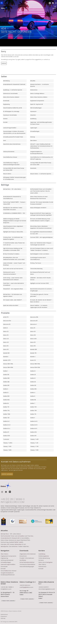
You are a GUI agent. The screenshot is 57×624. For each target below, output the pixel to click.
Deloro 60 (6, 349)
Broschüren (23, 556)
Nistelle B (5, 356)
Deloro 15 (32, 328)
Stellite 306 (33, 389)
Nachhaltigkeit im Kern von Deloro (39, 254)
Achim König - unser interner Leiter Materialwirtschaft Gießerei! (13, 278)
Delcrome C (33, 324)
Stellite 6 (32, 396)
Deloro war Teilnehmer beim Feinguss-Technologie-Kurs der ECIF (41, 244)
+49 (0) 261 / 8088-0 (13, 499)
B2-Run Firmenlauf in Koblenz (11, 254)
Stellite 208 (6, 378)
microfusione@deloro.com (47, 589)
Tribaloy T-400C (7, 443)
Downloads (6, 100)
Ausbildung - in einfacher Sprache (12, 90)
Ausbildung (33, 118)
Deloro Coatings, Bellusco (37, 93)
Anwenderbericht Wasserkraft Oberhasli (14, 84)
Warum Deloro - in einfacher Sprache (40, 174)
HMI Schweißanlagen (36, 108)
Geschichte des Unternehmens (11, 144)
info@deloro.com (6, 589)
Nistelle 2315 (33, 349)
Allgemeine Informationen (28, 554)
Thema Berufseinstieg (36, 268)
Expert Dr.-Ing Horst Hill (36, 104)
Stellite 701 (6, 407)
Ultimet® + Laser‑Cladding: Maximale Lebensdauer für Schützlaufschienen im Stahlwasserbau (41, 146)
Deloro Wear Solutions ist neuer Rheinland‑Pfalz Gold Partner (39, 197)
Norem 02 (33, 360)
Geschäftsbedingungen (27, 566)
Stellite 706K (6, 414)
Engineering (6, 104)
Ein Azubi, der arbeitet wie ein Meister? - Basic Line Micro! (41, 301)
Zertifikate (23, 560)
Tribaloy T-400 (34, 439)
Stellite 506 (6, 396)
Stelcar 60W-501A (35, 367)
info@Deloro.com (12, 502)
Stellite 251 (33, 385)
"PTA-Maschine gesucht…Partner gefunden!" (39, 295)
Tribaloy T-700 (34, 446)
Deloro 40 (6, 338)
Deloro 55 (5, 346)
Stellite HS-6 (33, 428)
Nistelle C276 (6, 360)
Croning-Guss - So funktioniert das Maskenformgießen (13, 238)
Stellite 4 (32, 392)
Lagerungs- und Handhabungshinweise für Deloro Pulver (41, 123)
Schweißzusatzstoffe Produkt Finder (13, 137)
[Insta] (56, 3)
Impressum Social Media (10, 115)
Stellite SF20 (6, 435)
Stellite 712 (33, 414)
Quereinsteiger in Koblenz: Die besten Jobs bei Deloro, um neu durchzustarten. (14, 132)
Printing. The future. (35, 263)
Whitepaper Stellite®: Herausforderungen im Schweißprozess (14, 178)
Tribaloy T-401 (34, 443)
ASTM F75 (5, 317)
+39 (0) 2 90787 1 (44, 587)
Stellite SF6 (33, 435)
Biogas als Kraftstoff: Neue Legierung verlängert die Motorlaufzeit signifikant (41, 214)
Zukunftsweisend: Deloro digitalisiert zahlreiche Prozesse (13, 227)
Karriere (5, 118)
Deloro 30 (32, 331)
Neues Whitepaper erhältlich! (38, 207)
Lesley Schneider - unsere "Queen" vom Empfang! (14, 264)
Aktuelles (32, 81)
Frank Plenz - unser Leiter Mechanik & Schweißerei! (13, 284)
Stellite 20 (33, 374)
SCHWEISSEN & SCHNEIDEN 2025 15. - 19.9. (14, 213)
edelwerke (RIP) (13, 621)
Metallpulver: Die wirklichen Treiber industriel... (15, 546)
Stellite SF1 (6, 432)
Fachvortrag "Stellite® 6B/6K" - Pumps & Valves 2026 (14, 203)
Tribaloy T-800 (7, 450)
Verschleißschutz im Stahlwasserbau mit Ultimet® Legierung (41, 158)
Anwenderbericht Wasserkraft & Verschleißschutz (12, 197)
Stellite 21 (32, 378)
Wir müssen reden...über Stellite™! (12, 300)
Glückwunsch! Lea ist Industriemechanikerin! (9, 273)
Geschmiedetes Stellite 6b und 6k (12, 108)
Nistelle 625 (6, 353)
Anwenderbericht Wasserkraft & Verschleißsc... (15, 538)
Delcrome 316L (34, 317)
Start (4, 140)
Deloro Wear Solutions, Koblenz (38, 97)
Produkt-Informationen (27, 558)
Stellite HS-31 (33, 425)
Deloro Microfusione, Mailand (11, 97)
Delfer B (5, 328)
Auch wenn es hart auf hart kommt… (13, 268)
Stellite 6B (33, 400)
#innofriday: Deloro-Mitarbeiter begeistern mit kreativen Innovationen (41, 227)
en (25, 2)
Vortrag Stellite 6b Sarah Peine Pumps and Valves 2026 (40, 163)
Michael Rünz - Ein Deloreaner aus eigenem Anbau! (12, 295)
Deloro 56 (32, 346)
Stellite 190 (6, 374)
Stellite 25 (33, 382)
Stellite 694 (6, 400)
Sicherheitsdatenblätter (27, 562)
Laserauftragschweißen (9, 128)
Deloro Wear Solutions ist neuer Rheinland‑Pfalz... (16, 540)
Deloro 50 (32, 342)
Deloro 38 (32, 335)
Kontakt (4, 63)
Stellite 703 (33, 407)
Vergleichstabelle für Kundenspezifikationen (36, 152)
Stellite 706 (33, 410)
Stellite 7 (32, 403)
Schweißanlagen (34, 131)
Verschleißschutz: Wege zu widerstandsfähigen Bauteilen (11, 163)
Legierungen (33, 128)
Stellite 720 (6, 417)
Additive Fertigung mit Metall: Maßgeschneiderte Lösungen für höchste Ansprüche (14, 220)
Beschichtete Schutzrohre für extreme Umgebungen (41, 290)
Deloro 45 (6, 342)
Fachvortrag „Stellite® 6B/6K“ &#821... (12, 542)
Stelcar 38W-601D (8, 367)
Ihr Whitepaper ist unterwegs (11, 111)
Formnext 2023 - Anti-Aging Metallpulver (41, 237)
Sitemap (32, 137)
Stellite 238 (6, 382)
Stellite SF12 (33, 432)
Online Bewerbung (44, 558)
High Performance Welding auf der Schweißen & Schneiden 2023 (12, 249)
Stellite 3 (5, 389)
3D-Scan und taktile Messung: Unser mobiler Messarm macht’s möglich (40, 219)
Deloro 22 (5, 331)
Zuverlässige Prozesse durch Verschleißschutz (38, 258)
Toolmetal (6, 439)
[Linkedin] (53, 3)
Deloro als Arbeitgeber (46, 562)
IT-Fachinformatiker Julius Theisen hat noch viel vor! (14, 244)
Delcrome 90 (33, 320)
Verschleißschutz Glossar (10, 157)
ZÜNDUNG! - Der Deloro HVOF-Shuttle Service (40, 278)
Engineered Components (37, 100)
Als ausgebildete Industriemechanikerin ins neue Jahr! (41, 232)
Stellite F (32, 417)
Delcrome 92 (6, 324)
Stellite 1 (5, 371)
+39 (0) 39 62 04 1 (25, 585)
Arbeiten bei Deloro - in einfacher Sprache (39, 85)
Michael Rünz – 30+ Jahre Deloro (11, 534)
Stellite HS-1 (6, 421)
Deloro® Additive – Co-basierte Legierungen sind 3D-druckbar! (38, 306)
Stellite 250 (6, 385)
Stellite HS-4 (6, 428)
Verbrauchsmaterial (8, 151)
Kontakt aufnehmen (7, 474)
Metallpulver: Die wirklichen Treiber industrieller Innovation (12, 208)
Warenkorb (33, 168)
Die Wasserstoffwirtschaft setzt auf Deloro (40, 273)
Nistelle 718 (33, 353)
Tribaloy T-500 (7, 446)
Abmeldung (6, 81)
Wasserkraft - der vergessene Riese (13, 289)
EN (1, 621)
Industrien (33, 115)
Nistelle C (32, 356)
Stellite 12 (32, 371)
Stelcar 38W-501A (35, 364)
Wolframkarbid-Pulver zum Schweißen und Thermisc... (17, 536)
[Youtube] (50, 3)
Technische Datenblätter (27, 564)
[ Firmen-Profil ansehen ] (8, 600)
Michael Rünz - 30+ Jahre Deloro (12, 189)
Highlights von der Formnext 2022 (39, 283)
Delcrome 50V (7, 320)
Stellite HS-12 (33, 421)
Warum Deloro (7, 174)
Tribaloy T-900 (34, 450)
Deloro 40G (33, 338)
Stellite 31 (5, 392)
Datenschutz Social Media (10, 93)
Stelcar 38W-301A (8, 364)
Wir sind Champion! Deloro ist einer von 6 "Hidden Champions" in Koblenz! (41, 249)
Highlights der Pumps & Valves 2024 (13, 232)
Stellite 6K (6, 403)
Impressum (33, 111)
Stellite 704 (6, 410)
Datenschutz (33, 90)
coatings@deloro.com (26, 587)
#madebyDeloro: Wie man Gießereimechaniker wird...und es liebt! (14, 258)
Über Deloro (33, 140)
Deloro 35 (5, 335)
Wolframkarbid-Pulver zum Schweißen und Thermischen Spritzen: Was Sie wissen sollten (40, 191)
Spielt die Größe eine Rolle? (10, 305)
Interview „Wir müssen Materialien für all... (13, 544)
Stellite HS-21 (6, 425)
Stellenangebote (44, 556)
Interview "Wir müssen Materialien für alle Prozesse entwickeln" (41, 203)
